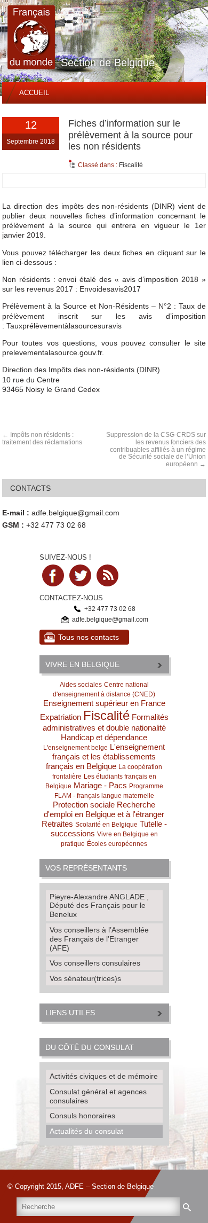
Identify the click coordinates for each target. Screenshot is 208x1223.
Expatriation (60, 717)
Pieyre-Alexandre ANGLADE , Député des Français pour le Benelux (99, 905)
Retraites (57, 823)
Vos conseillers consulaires (95, 963)
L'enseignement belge (75, 747)
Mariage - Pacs (100, 785)
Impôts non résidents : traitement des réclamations (42, 439)
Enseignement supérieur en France (104, 703)
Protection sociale (84, 804)
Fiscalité (131, 165)
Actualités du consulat (86, 1131)
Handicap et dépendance (104, 737)
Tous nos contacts (88, 637)
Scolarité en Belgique (106, 824)
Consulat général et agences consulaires (98, 1096)
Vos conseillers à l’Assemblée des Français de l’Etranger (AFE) (99, 939)
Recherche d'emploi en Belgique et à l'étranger (104, 809)
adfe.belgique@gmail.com (75, 512)
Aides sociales (81, 684)
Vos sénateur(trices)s (85, 978)
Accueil (34, 93)
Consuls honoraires (82, 1115)
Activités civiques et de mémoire (104, 1076)
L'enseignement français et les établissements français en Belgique (105, 756)
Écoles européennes (117, 844)
